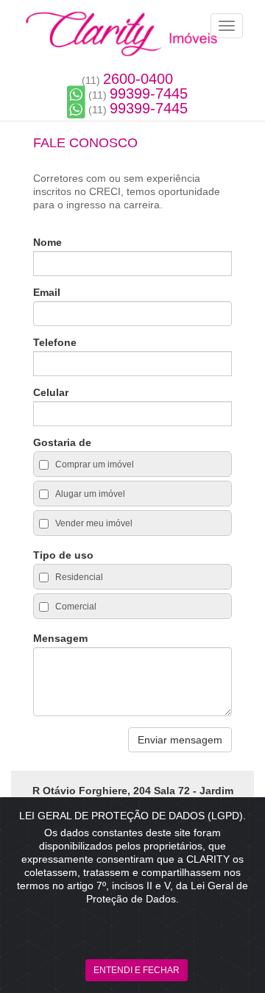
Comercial (74, 606)
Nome (47, 242)
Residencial (78, 577)
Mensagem (60, 638)
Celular (50, 392)
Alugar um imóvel (89, 494)
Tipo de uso (63, 555)
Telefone (55, 342)
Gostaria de (62, 442)
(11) (127, 80)
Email (46, 292)
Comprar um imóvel (93, 464)
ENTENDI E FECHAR (136, 970)
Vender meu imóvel (92, 523)
